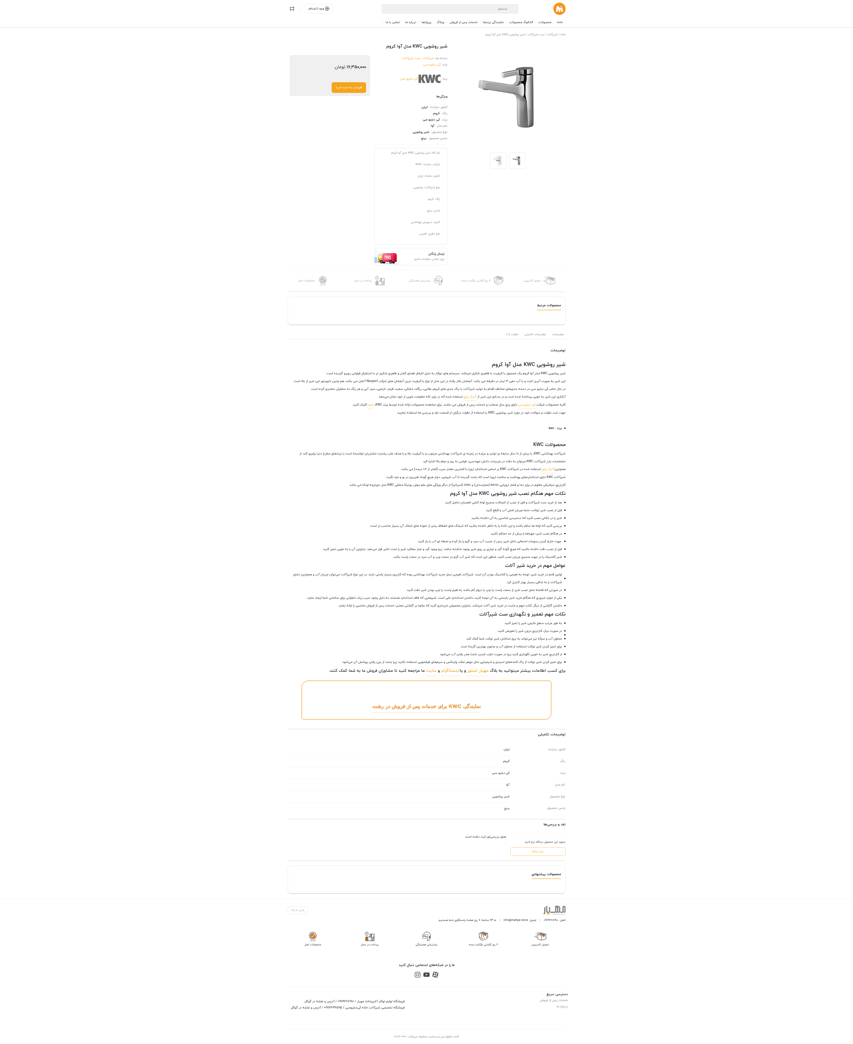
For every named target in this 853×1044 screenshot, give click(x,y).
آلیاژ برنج (470, 397)
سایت (431, 671)
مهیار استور (477, 671)
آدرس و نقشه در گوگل (319, 1001)
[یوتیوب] (426, 974)
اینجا (371, 405)
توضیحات (558, 334)
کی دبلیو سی (432, 64)
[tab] (558, 334)
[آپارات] (435, 974)
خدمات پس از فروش (554, 1000)
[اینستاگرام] (418, 974)
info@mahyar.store (516, 920)
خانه (563, 35)
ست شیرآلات (536, 35)
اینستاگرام (450, 671)
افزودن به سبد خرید (348, 87)
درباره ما (562, 1006)
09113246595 (333, 1008)
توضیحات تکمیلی (535, 334)
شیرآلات (552, 35)
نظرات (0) (512, 334)
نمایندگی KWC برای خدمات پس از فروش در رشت (426, 706)
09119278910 (551, 920)
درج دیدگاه (538, 851)
